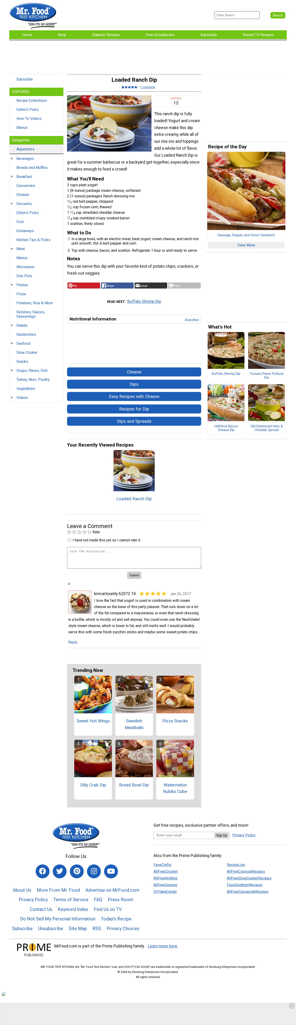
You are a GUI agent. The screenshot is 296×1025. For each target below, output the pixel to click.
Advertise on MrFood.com (112, 890)
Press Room (120, 899)
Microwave (25, 267)
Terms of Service (70, 899)
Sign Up (221, 835)
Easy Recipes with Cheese (134, 396)
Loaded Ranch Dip (134, 498)
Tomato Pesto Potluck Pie (267, 376)
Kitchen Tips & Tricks (33, 240)
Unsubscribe (50, 928)
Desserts (24, 204)
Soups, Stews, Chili (31, 370)
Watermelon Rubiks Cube (175, 788)
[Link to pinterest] (77, 871)
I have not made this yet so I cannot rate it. (107, 540)
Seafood (23, 343)
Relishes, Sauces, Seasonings (30, 314)
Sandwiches (26, 334)
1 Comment (147, 87)
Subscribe (24, 79)
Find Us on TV (108, 909)
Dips (134, 384)
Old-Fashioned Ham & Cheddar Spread (266, 428)
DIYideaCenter (165, 891)
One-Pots (24, 276)
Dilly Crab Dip (93, 785)
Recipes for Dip (134, 409)
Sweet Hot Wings (93, 721)
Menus (22, 127)
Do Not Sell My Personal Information (57, 919)
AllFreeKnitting (165, 878)
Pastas (22, 285)
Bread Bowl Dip (134, 785)
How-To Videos (29, 118)
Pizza (21, 294)
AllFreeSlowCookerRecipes (249, 878)
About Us (22, 890)
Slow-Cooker (26, 352)
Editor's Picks (27, 109)
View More (246, 245)
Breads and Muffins (32, 167)
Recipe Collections (31, 100)
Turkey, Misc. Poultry (33, 379)
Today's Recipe (116, 919)
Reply (72, 642)
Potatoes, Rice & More (34, 303)
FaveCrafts (162, 865)
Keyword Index (73, 909)
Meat (20, 249)
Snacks (22, 361)
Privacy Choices (123, 928)
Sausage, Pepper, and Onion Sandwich (246, 235)
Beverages (25, 158)
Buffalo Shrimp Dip (144, 301)
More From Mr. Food (58, 890)
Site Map (78, 928)
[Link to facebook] (42, 871)
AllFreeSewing (165, 885)
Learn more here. (163, 946)
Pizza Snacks (175, 721)
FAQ (98, 899)
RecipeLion (236, 865)
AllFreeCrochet (166, 871)
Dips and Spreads (134, 421)
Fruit (20, 222)
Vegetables (25, 388)
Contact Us (41, 909)
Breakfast (24, 176)
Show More (192, 319)
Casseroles (25, 185)
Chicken (22, 195)
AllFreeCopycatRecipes (246, 871)
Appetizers (25, 149)
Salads (22, 325)
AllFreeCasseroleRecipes (247, 891)
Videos (22, 397)
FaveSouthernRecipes (244, 885)
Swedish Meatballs (134, 724)
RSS (96, 928)
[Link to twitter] (60, 871)
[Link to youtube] (111, 871)
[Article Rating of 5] (129, 87)
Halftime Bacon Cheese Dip (226, 428)
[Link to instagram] (94, 871)
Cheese (134, 372)
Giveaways (25, 231)
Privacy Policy (33, 899)
